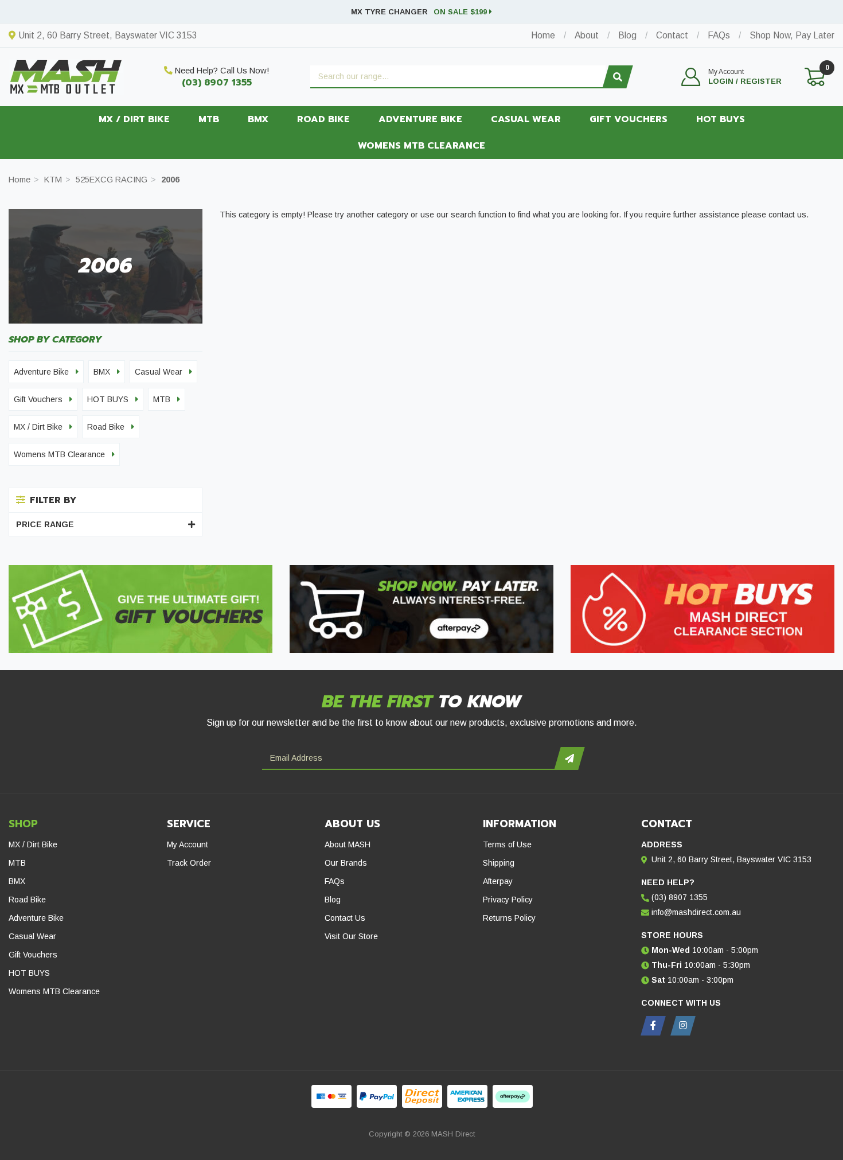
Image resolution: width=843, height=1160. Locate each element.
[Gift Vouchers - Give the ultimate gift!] (140, 609)
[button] (731, 77)
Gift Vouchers (629, 119)
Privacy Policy (508, 899)
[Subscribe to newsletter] (569, 758)
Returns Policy (509, 917)
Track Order (189, 862)
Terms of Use (507, 844)
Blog (333, 899)
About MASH (347, 844)
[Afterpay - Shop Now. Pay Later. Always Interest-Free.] (421, 609)
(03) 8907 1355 (217, 82)
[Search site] (617, 76)
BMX (258, 119)
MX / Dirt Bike (134, 119)
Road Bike (323, 119)
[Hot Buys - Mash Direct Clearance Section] (702, 609)
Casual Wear (526, 119)
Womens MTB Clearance (421, 146)
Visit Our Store (351, 936)
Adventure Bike (420, 119)
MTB (208, 119)
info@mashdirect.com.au (696, 912)
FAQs (335, 881)
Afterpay (498, 881)
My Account (187, 844)
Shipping (498, 862)
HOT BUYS (720, 119)
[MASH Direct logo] (66, 75)
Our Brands (346, 862)
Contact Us (345, 917)
